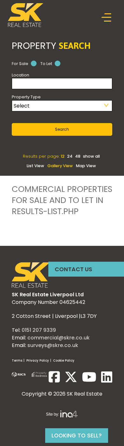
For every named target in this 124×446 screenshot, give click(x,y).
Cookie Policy (63, 360)
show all (91, 156)
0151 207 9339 (39, 330)
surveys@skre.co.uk (52, 345)
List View (35, 165)
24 (70, 156)
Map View (86, 165)
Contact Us (73, 269)
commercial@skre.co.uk (58, 337)
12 (63, 156)
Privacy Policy (37, 360)
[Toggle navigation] (106, 17)
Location (20, 75)
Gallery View (60, 165)
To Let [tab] (46, 63)
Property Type (26, 97)
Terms (17, 360)
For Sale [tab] (20, 63)
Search (62, 129)
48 (78, 156)
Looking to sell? (77, 435)
